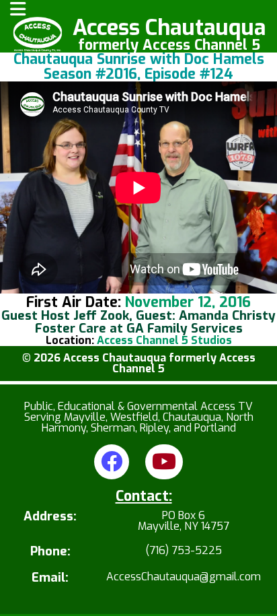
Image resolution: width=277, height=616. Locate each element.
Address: (50, 517)
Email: (50, 578)
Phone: (50, 551)
